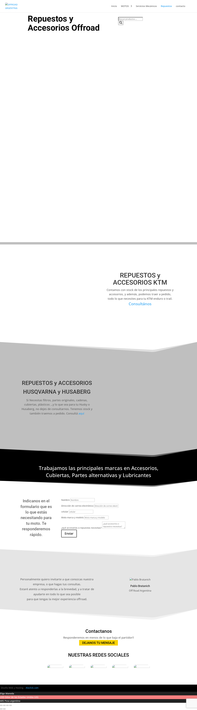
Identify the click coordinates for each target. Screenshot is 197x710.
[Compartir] (7, 705)
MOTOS (125, 6)
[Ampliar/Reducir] (1, 705)
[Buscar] (120, 23)
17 (3, 226)
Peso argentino (12, 700)
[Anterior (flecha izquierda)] (1, 708)
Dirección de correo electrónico (77, 505)
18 (3, 230)
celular (64, 511)
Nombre (65, 499)
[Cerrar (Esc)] (10, 705)
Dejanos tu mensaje (98, 643)
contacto (180, 6)
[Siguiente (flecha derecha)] (4, 708)
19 (3, 234)
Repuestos (166, 6)
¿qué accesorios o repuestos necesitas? (81, 527)
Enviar (69, 533)
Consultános (140, 303)
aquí (81, 413)
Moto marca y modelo (72, 517)
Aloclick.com (32, 687)
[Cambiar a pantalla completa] (4, 705)
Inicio (114, 6)
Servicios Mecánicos (146, 6)
